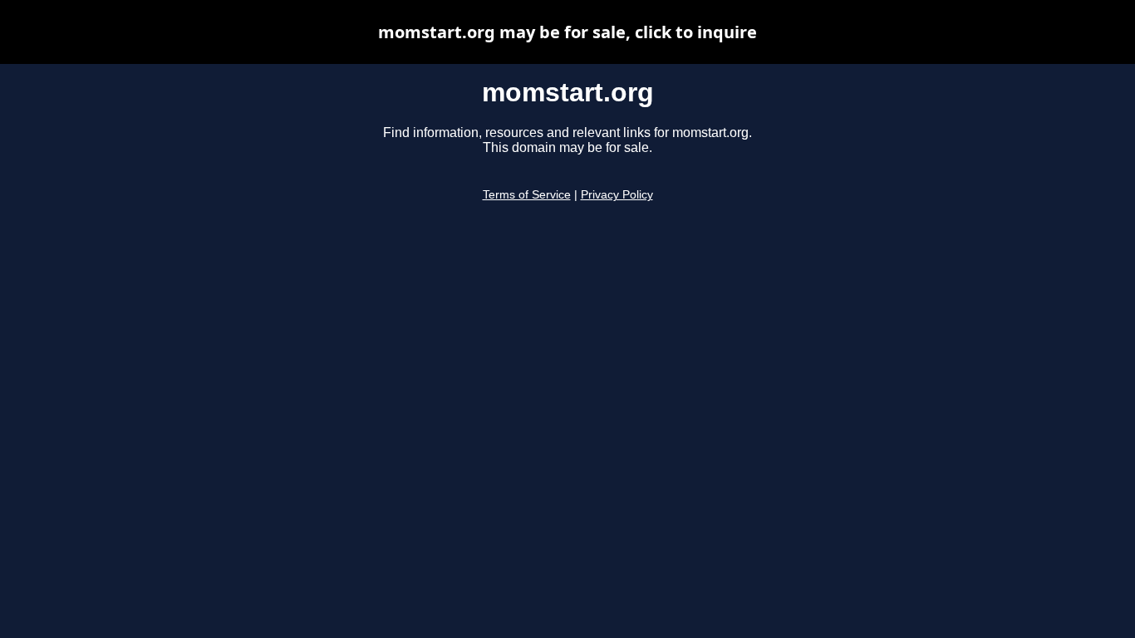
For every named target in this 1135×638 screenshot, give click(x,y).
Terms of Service (527, 195)
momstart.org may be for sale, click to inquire (567, 32)
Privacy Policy (617, 195)
